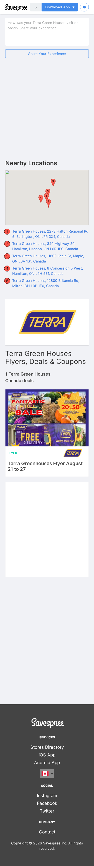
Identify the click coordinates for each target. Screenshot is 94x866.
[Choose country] (47, 773)
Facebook (47, 803)
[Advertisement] (47, 112)
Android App (47, 762)
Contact (47, 832)
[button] (48, 203)
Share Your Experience (47, 53)
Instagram (47, 795)
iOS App (47, 755)
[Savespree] (5, 7)
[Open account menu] (84, 7)
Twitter (47, 811)
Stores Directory (47, 747)
